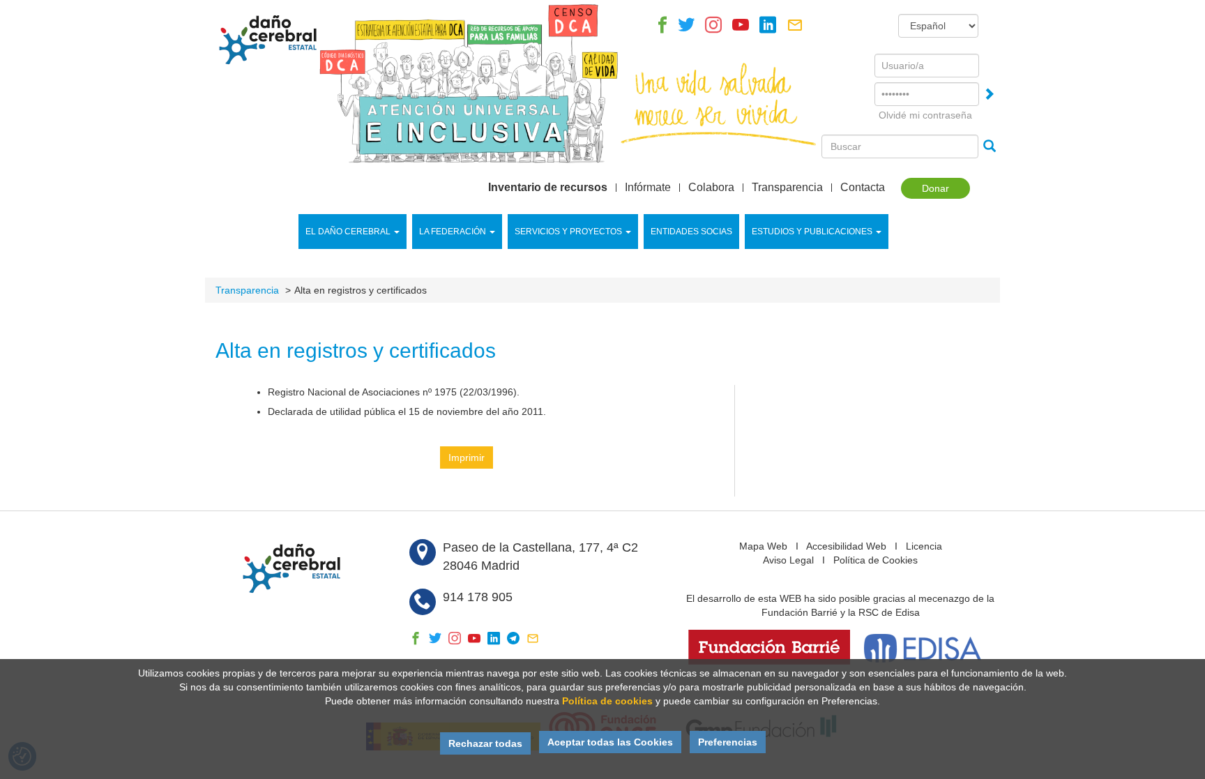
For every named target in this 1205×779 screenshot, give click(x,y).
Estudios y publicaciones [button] (812, 231)
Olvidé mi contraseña (925, 115)
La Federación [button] (452, 231)
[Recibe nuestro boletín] (795, 28)
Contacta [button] (862, 187)
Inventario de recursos (547, 187)
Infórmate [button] (648, 187)
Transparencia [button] (787, 187)
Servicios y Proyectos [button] (568, 231)
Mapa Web (763, 546)
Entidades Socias (691, 231)
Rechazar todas (485, 743)
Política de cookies (607, 700)
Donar (935, 188)
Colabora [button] (711, 187)
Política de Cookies (875, 560)
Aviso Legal (788, 560)
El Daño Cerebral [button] (348, 231)
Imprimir (466, 457)
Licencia (924, 546)
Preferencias (727, 742)
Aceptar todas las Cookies (610, 742)
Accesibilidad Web (846, 546)
